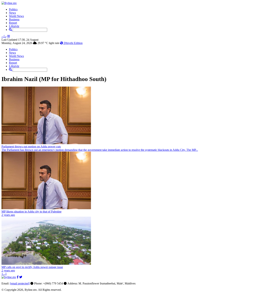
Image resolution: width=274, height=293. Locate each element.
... (4, 273)
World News (16, 16)
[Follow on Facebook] (17, 277)
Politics (13, 9)
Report (13, 22)
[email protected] (20, 283)
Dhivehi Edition (73, 43)
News (12, 12)
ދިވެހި (4, 36)
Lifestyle (14, 26)
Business (14, 19)
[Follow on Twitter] (20, 277)
